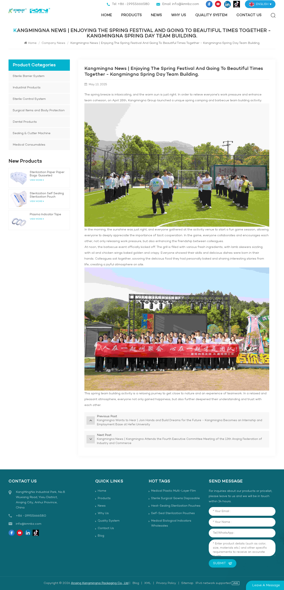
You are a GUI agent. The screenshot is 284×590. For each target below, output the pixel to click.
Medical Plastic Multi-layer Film (173, 491)
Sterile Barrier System (28, 76)
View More (36, 219)
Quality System (211, 15)
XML (147, 583)
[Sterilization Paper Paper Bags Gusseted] (18, 178)
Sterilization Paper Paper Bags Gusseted (47, 174)
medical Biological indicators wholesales (171, 523)
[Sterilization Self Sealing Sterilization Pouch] (18, 199)
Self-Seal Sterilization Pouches (173, 513)
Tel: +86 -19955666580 (130, 4)
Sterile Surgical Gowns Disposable (175, 498)
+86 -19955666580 (31, 516)
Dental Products (25, 122)
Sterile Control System (29, 99)
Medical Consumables (29, 145)
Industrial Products (27, 87)
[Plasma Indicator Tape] (18, 220)
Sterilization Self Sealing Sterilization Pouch (47, 195)
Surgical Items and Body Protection (39, 110)
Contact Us (249, 15)
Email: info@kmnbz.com (180, 4)
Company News (53, 43)
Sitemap (187, 583)
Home (106, 15)
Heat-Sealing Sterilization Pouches (175, 506)
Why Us (178, 15)
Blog (101, 536)
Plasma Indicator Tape (45, 214)
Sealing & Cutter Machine (32, 133)
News (156, 15)
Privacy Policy (166, 583)
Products (131, 15)
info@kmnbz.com (28, 524)
